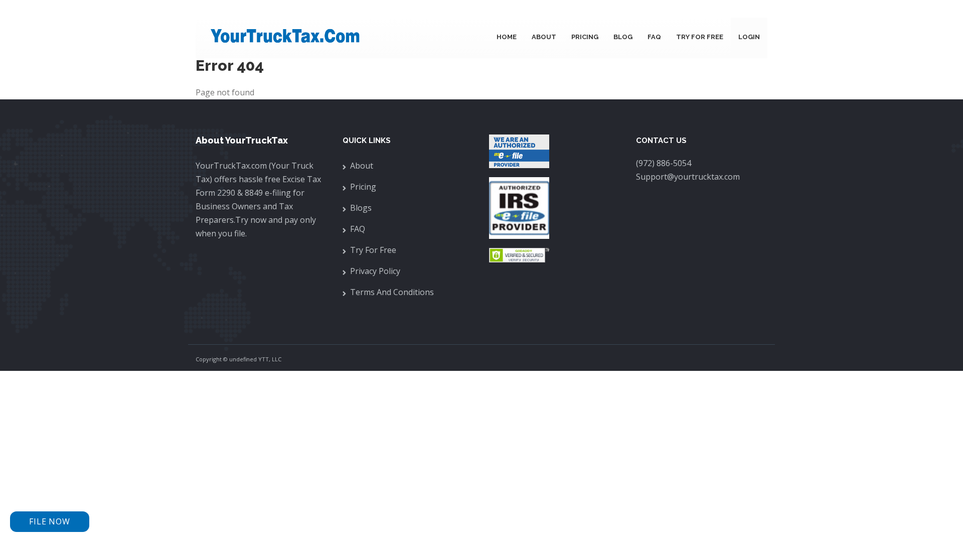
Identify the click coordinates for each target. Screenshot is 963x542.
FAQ (654, 37)
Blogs (361, 207)
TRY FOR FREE (699, 37)
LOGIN (749, 37)
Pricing (584, 37)
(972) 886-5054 (663, 163)
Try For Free (373, 249)
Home (507, 37)
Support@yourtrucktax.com (688, 176)
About (544, 37)
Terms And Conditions (392, 292)
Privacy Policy (375, 271)
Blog (622, 37)
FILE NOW (49, 521)
